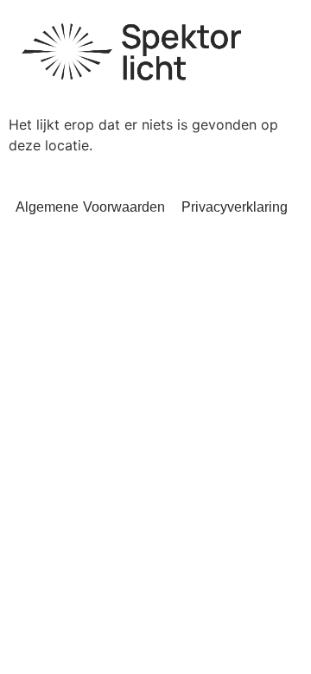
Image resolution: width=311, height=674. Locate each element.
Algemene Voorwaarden (90, 207)
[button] (276, 39)
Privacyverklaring (234, 207)
